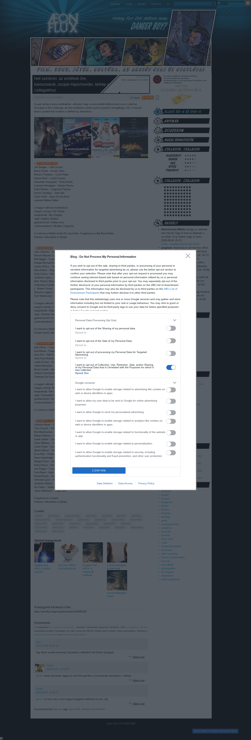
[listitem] (125, 320)
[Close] (189, 257)
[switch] (171, 328)
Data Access (125, 483)
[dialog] (125, 370)
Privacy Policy (146, 483)
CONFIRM (99, 470)
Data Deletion (105, 483)
